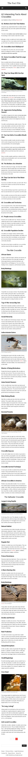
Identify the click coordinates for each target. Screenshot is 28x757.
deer (21, 548)
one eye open (11, 97)
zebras (21, 360)
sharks (14, 67)
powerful (3, 152)
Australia (2, 603)
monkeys (13, 550)
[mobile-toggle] (2, 8)
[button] (26, 8)
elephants (3, 69)
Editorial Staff (19, 20)
